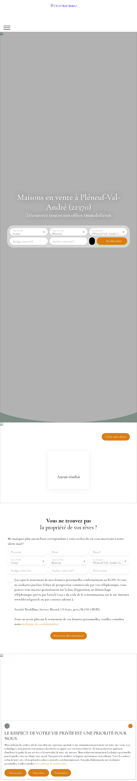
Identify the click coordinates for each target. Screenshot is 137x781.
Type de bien (58, 230)
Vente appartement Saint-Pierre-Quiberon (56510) (40, 698)
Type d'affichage (17, 435)
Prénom (16, 552)
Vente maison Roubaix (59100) (27, 678)
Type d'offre (18, 230)
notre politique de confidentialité (51, 763)
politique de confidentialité (40, 624)
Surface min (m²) (63, 241)
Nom (55, 552)
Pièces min (100, 570)
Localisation (97, 230)
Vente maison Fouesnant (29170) (28, 691)
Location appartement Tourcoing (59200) (34, 684)
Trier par (56, 435)
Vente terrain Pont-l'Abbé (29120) (29, 711)
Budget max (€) (23, 241)
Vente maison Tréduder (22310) (27, 704)
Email (96, 552)
